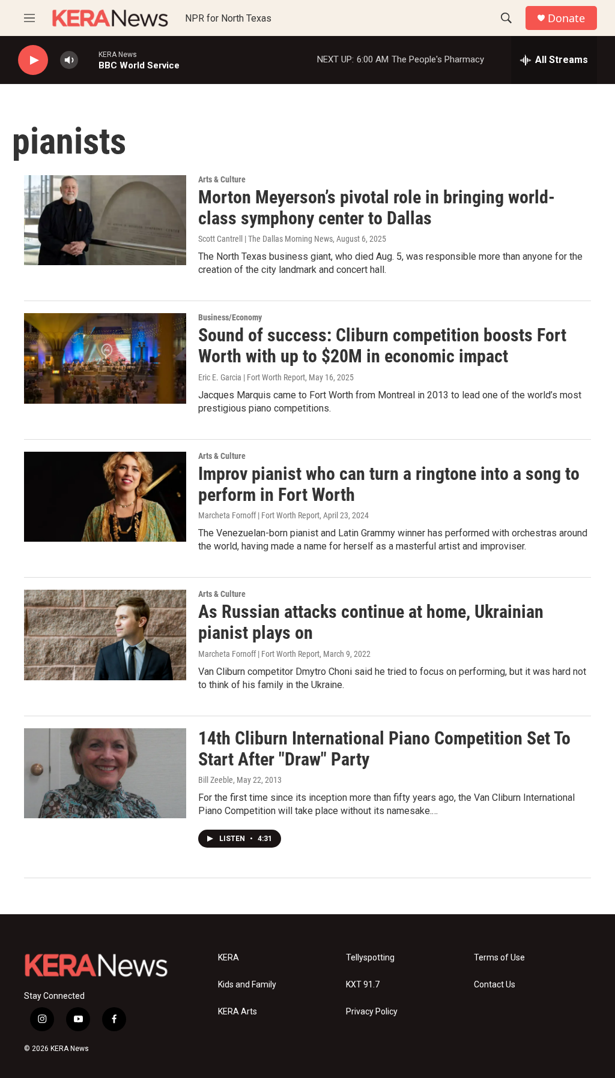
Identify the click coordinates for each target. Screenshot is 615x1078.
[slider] (88, 59)
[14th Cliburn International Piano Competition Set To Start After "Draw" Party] (105, 773)
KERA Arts (237, 1011)
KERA (228, 957)
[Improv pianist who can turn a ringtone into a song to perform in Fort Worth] (105, 497)
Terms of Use (499, 957)
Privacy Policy (372, 1011)
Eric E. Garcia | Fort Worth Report (251, 377)
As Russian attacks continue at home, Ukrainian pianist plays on (371, 622)
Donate (566, 18)
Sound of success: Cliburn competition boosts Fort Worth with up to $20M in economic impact (382, 346)
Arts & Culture (222, 179)
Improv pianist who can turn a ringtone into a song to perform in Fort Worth (389, 484)
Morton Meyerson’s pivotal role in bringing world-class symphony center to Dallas (376, 208)
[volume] (69, 60)
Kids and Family (247, 984)
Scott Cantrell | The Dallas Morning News (265, 239)
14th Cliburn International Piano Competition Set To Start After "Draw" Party (384, 749)
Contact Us (494, 984)
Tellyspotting (370, 957)
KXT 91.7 (363, 984)
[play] (33, 60)
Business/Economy (230, 317)
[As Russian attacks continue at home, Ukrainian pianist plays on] (105, 635)
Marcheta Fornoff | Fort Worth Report (259, 515)
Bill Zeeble (215, 780)
